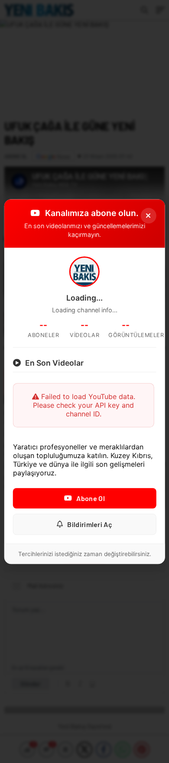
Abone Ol (90, 498)
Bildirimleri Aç (89, 524)
